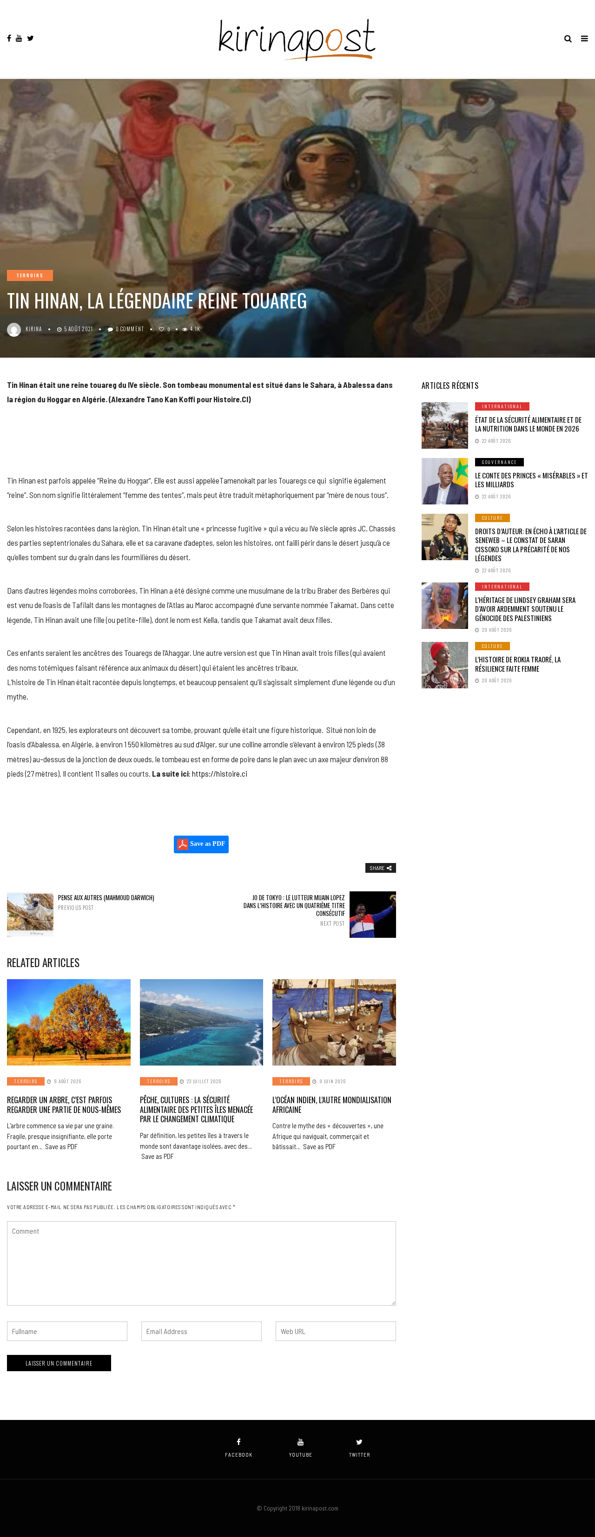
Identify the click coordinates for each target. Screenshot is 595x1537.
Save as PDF (206, 843)
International (502, 406)
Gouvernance (499, 461)
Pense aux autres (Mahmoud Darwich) (106, 902)
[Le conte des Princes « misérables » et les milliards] (445, 481)
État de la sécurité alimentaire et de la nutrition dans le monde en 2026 (528, 424)
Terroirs (30, 275)
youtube (300, 1455)
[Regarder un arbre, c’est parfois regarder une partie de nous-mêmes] (69, 1022)
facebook (238, 1455)
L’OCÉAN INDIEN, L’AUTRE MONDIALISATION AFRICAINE (331, 1104)
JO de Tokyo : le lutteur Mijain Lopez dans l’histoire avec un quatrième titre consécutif (294, 910)
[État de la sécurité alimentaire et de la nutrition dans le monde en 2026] (445, 425)
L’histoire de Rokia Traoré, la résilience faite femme (518, 664)
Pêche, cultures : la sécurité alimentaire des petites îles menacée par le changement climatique (196, 1109)
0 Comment (130, 329)
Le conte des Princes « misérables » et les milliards (531, 480)
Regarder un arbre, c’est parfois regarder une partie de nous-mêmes (64, 1104)
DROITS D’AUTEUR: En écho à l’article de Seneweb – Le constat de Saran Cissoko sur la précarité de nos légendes (531, 544)
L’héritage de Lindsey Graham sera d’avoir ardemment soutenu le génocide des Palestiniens (525, 609)
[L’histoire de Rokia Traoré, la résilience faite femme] (445, 665)
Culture (492, 517)
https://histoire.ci (219, 773)
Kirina (34, 329)
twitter (359, 1455)
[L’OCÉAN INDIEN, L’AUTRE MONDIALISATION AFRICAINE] (334, 1022)
